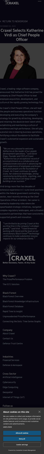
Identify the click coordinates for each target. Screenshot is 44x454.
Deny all (22, 439)
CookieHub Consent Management (26, 450)
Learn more (7, 427)
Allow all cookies (22, 433)
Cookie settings (22, 445)
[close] (39, 411)
